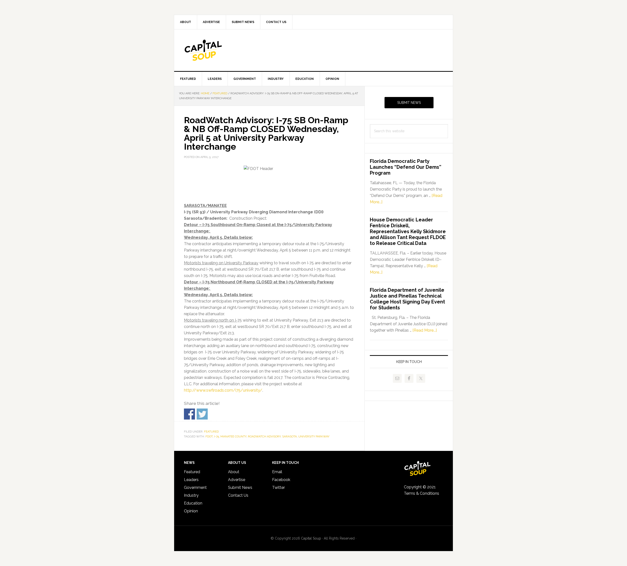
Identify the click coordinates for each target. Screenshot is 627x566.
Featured (211, 431)
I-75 (216, 436)
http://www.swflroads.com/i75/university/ (223, 390)
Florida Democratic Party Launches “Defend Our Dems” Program (405, 167)
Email (277, 472)
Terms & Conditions (421, 493)
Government (195, 487)
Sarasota (289, 436)
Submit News (409, 103)
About (233, 472)
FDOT (209, 436)
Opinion (191, 511)
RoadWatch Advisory (264, 436)
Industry (191, 495)
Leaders (191, 479)
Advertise (236, 479)
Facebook (281, 479)
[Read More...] (424, 330)
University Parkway (313, 436)
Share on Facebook (189, 414)
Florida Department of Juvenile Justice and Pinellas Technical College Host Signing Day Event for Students (407, 299)
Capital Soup (216, 50)
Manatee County (233, 436)
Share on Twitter (202, 414)
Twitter (278, 487)
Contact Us (238, 495)
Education (193, 503)
